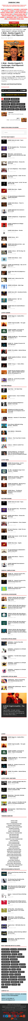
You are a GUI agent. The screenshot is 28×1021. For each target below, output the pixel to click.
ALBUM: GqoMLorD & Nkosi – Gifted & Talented (17, 357)
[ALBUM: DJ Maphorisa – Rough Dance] (4, 219)
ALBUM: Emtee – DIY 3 (13, 237)
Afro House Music (6, 954)
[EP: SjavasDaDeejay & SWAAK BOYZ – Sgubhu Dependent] (4, 198)
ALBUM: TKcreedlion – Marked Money (17, 350)
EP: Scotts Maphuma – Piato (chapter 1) (17, 169)
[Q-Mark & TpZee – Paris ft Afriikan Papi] (4, 398)
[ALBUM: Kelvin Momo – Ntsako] (4, 233)
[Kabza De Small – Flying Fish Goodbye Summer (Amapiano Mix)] (4, 791)
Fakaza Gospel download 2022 (14, 855)
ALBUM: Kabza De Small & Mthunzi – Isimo (16, 306)
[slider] (24, 90)
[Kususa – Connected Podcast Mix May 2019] (4, 896)
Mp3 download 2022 (14, 836)
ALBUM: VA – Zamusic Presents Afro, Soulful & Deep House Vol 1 (17, 588)
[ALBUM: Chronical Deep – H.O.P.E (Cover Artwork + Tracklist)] (4, 465)
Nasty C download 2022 (14, 831)
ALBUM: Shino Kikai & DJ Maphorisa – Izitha (17, 272)
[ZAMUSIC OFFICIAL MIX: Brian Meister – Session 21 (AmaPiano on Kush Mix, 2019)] (4, 624)
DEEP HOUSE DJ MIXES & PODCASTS (10, 869)
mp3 (17, 109)
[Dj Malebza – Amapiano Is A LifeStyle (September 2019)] (4, 665)
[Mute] (21, 90)
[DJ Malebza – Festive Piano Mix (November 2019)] (4, 644)
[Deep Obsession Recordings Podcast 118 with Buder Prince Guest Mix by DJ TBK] (4, 903)
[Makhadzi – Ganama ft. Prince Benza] (4, 420)
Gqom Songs (5, 974)
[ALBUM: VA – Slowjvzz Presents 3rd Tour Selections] (4, 346)
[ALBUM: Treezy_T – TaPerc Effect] (4, 366)
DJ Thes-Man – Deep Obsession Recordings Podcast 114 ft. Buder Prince (16, 910)
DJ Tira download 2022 (14, 843)
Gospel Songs (13, 972)
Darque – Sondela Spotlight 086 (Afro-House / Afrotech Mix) (17, 782)
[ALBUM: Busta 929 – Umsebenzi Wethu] (4, 294)
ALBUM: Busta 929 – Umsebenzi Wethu (17, 292)
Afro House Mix (14, 951)
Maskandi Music (5, 982)
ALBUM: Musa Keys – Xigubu (14, 189)
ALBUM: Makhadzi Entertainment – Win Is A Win (16, 210)
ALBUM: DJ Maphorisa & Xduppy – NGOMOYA (16, 224)
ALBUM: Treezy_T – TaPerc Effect (16, 364)
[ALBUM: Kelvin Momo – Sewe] (4, 260)
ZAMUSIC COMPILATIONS (8, 570)
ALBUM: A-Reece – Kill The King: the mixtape (16, 251)
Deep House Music (15, 966)
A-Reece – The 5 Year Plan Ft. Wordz (16, 438)
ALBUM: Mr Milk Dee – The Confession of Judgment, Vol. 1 (17, 337)
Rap (3, 984)
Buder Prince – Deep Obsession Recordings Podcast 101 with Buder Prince (16, 918)
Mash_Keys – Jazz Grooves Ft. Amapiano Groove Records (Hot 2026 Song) (17, 155)
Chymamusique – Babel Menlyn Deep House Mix (17, 809)
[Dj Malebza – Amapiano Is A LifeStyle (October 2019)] (4, 651)
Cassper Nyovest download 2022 (14, 833)
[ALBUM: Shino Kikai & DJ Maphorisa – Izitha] (4, 274)
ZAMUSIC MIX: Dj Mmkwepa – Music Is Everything (17, 687)
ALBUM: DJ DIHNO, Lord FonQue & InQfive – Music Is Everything (16, 330)
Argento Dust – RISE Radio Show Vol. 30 (16, 925)
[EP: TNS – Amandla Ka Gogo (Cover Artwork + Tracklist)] (4, 472)
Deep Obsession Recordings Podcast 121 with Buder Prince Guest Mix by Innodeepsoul (17, 887)
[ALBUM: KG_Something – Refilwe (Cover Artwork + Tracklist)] (4, 479)
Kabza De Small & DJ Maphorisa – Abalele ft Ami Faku (16, 403)
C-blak (13, 104)
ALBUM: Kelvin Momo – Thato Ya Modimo (16, 203)
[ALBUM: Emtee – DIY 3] (4, 240)
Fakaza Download (14, 846)
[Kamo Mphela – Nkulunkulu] (4, 433)
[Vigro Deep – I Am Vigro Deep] (4, 391)
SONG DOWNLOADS (17, 29)
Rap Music (8, 984)
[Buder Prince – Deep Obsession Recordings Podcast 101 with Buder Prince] (4, 919)
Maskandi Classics (12, 979)
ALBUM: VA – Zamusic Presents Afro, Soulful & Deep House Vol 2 (17, 581)
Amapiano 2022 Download (14, 825)
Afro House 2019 (21, 949)
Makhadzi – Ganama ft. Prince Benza (17, 417)
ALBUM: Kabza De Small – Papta (15, 140)
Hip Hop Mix (17, 974)
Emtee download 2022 (14, 842)
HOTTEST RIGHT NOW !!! (7, 137)
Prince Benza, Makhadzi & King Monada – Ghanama (15, 425)
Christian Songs (6, 964)
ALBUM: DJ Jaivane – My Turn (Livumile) (15, 299)
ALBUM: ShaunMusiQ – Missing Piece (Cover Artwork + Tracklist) (17, 484)
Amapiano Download (14, 828)
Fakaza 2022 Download (14, 848)
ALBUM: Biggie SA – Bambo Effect (16, 316)
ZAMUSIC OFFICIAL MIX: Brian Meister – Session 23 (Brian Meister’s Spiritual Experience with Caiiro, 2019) (17, 607)
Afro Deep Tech (5, 949)
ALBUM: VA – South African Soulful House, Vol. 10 (16, 379)
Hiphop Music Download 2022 (14, 851)
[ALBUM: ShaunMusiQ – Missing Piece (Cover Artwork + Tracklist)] (4, 486)
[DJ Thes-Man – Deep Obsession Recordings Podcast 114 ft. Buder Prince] (4, 911)
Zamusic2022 (14, 822)
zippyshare (4, 987)
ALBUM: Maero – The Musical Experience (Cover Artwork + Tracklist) (15, 492)
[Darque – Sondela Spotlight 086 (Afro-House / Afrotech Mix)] (4, 784)
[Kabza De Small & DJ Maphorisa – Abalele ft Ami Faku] (4, 405)
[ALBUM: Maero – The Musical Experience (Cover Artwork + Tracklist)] (4, 493)
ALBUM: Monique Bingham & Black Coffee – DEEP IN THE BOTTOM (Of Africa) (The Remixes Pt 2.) (16, 372)
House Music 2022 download (14, 863)
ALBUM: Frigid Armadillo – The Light (16, 322)
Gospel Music (5, 972)
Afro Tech (14, 954)
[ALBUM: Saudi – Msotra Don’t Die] (4, 281)
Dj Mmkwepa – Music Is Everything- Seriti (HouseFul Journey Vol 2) (16, 680)
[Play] (3, 90)
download (21, 106)
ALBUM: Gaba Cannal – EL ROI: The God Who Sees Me (17, 183)
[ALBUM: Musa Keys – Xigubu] (4, 192)
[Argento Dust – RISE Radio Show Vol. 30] (4, 927)
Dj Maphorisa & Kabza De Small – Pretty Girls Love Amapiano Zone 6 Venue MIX (16, 411)
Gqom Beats (21, 972)
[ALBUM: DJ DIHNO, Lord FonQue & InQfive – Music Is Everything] (4, 332)
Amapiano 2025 (5, 959)
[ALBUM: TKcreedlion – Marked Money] (4, 352)
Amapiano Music (15, 101)
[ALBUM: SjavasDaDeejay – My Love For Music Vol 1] (4, 267)
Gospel (18, 969)
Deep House (22, 964)
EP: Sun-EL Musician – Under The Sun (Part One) (17, 176)
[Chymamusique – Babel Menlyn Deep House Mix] (4, 811)
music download (14, 840)
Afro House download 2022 (14, 852)
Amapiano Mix (5, 101)
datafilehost (14, 106)
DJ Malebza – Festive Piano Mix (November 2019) (15, 642)
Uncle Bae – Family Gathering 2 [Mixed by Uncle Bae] (17, 932)
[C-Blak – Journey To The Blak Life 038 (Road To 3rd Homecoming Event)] (4, 804)
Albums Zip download (14, 866)
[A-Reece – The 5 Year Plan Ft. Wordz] (4, 440)
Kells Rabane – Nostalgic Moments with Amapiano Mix (16, 939)
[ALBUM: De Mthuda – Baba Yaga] (4, 288)
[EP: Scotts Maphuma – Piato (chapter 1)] (4, 171)
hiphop (11, 974)
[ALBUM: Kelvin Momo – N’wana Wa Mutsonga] (4, 164)
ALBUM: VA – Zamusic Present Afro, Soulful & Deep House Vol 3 (16, 574)
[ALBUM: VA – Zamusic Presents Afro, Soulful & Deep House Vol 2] (4, 583)
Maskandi (4, 979)
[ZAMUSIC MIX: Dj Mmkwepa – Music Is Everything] (4, 689)
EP (9, 969)
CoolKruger (5, 106)
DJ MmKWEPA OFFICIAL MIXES (9, 676)
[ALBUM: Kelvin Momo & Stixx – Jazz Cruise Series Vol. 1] (4, 246)
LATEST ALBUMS (5, 312)
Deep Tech (23, 966)
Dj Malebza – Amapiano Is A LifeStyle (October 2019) (17, 649)
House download (14, 858)
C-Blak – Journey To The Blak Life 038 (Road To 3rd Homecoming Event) (17, 802)
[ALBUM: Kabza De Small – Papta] (4, 142)
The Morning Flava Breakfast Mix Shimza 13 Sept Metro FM (16, 880)
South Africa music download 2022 (14, 839)
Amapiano (7, 99)
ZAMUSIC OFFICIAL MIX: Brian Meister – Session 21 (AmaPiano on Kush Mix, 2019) (17, 623)
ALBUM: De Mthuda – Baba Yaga (15, 285)
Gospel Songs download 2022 (14, 854)
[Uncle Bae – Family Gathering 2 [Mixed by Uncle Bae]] (4, 934)
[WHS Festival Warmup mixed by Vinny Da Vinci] (4, 875)
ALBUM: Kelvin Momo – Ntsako (15, 230)
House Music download (14, 860)
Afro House (13, 949)
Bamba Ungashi (5, 104)
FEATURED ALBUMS (6, 498)
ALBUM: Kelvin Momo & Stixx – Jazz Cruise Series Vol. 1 (16, 244)
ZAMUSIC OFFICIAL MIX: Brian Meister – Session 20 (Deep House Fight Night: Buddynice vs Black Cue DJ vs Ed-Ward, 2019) (17, 631)
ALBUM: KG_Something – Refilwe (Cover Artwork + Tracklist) (16, 477)
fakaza (4, 109)
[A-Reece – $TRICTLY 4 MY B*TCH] (4, 447)
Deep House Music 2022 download (14, 864)
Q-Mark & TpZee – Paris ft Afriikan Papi (16, 396)
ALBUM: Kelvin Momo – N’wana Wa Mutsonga (16, 162)
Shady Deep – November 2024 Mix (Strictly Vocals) (16, 796)
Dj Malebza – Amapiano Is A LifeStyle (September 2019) (17, 663)
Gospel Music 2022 (14, 857)
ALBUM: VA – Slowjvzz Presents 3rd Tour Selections (16, 344)
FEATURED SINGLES (6, 385)
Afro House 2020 (5, 951)
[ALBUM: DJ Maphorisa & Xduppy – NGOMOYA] (4, 226)
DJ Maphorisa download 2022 (14, 849)
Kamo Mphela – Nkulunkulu (14, 431)
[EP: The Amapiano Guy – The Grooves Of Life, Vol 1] (4, 149)
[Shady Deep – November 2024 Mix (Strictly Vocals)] (4, 798)
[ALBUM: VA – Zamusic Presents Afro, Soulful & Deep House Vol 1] (4, 590)
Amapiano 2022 (11, 956)
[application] (14, 90)
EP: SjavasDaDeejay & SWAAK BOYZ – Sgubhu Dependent (17, 196)
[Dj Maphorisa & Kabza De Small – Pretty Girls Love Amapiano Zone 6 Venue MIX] (4, 412)
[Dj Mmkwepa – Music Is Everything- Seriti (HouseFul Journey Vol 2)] (4, 682)
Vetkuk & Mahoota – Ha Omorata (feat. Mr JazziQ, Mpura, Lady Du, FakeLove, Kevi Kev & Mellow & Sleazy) (17, 453)
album (20, 954)
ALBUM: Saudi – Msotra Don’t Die (16, 278)
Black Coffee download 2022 (14, 845)
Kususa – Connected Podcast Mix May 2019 (17, 894)
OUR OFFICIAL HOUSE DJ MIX (8, 594)
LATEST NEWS (5, 460)
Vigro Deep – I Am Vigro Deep (15, 389)
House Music (11, 109)
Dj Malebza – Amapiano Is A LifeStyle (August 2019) (17, 670)
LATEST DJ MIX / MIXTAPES (8, 778)
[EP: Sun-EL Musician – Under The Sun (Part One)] (4, 178)
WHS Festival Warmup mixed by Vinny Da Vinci (17, 873)
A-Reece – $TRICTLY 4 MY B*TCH (15, 445)
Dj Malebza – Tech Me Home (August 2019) (17, 656)
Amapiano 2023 (15, 99)
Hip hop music (5, 977)
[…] (14, 729)
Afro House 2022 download (14, 861)
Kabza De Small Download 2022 (14, 823)
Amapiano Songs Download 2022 (14, 826)
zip (19, 984)
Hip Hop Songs (13, 977)
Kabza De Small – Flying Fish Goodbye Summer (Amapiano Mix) (17, 789)
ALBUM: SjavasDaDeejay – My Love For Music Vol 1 (17, 265)
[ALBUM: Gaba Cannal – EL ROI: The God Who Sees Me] (4, 185)
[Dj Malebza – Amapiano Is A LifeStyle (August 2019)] (4, 672)
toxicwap (22, 109)
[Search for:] (14, 132)
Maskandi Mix (22, 979)
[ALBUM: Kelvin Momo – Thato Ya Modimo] (4, 205)
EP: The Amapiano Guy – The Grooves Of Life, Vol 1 (17, 147)
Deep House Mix (5, 966)
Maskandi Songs (15, 982)
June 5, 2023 (4, 38)
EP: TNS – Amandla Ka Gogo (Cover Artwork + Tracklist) (16, 470)
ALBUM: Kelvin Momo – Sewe (15, 257)
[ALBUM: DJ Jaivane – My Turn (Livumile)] (4, 301)
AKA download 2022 (14, 834)
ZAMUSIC (11, 38)
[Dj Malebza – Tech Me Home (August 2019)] (4, 658)
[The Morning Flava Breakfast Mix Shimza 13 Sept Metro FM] (4, 882)
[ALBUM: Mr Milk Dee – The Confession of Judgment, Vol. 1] (4, 339)
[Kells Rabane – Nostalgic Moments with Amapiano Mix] (4, 941)
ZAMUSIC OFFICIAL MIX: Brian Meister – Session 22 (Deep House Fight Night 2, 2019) (17, 615)
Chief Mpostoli (20, 104)
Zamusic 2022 (14, 820)
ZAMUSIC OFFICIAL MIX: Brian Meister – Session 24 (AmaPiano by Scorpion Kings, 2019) (17, 599)
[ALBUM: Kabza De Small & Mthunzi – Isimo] (4, 308)
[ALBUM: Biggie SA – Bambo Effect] (4, 318)
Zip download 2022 (14, 837)
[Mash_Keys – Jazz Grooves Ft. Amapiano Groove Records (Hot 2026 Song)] (4, 156)
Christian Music (15, 961)
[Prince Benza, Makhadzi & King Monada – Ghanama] (4, 427)
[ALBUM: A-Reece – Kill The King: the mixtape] (4, 253)
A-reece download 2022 (14, 830)
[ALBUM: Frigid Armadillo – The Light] (4, 325)
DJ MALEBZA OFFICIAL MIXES (8, 639)
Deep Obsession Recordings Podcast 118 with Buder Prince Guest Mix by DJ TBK (17, 902)
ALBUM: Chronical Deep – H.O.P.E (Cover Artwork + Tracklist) (16, 463)
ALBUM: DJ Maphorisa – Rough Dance (17, 216)
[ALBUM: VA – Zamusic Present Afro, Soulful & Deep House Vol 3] (4, 576)
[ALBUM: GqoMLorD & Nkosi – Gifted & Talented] (4, 359)
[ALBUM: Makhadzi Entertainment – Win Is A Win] (4, 212)
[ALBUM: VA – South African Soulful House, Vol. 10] (4, 381)
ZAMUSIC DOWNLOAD (6, 29)
